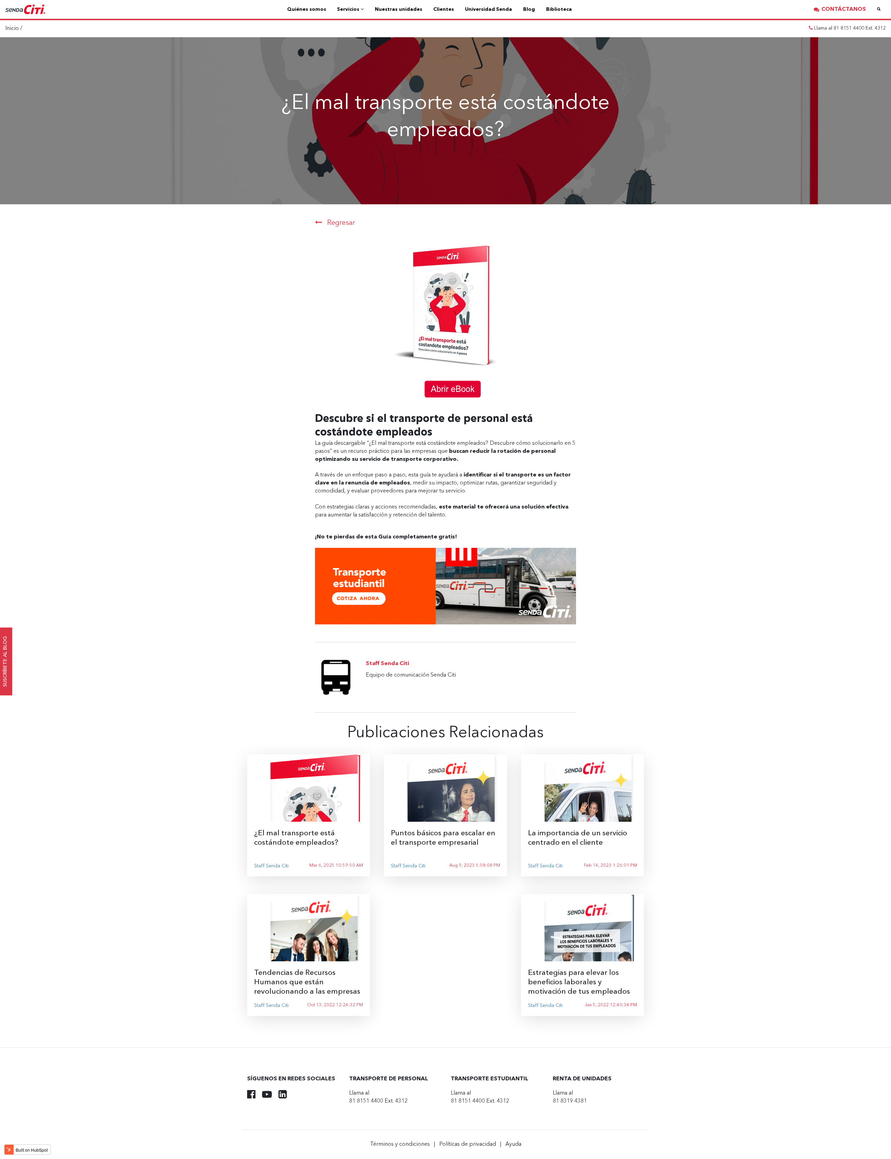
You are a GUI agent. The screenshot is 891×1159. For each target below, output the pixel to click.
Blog (529, 9)
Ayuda (513, 1144)
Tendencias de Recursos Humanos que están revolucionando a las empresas (307, 982)
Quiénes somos (306, 9)
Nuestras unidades (398, 9)
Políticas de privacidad (467, 1144)
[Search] (879, 9)
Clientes (443, 9)
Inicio (12, 28)
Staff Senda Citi (271, 866)
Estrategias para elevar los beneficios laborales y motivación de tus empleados (579, 982)
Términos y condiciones (400, 1144)
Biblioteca (559, 9)
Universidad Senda (488, 9)
